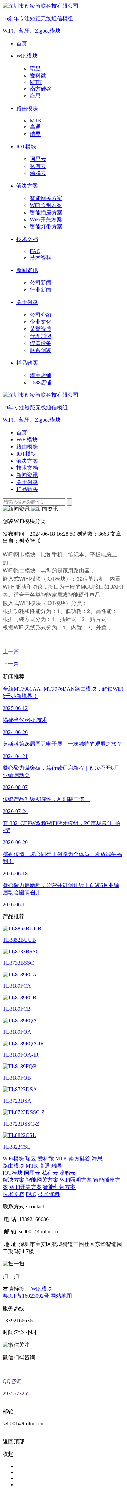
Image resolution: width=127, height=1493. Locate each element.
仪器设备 (40, 343)
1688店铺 (40, 382)
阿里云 (38, 159)
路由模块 (27, 446)
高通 (35, 127)
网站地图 (61, 1296)
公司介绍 (40, 315)
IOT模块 (26, 454)
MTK (36, 82)
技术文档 (27, 468)
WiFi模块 (27, 439)
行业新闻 (40, 290)
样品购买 (27, 489)
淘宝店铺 (40, 375)
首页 (21, 432)
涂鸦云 (38, 173)
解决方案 (27, 461)
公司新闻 (40, 283)
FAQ (35, 251)
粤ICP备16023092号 (26, 1296)
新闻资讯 (27, 475)
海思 (35, 96)
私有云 (38, 166)
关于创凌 (27, 482)
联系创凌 (40, 350)
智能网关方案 (46, 198)
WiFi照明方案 (46, 205)
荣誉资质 (40, 329)
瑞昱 (35, 68)
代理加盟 (40, 336)
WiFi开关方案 (46, 219)
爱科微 (38, 75)
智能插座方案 (46, 212)
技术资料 (40, 258)
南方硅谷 (40, 89)
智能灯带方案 (46, 226)
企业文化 (40, 322)
